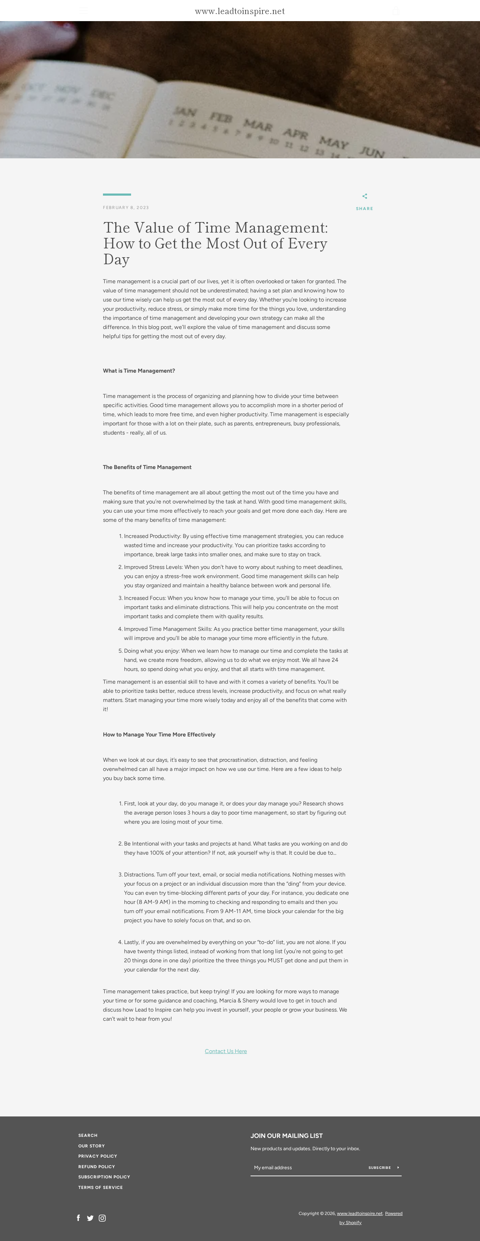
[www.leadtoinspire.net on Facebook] (78, 1217)
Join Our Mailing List (287, 1136)
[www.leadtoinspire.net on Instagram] (102, 1217)
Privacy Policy (97, 1156)
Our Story (91, 1146)
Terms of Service (100, 1187)
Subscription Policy (104, 1176)
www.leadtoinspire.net (240, 11)
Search (88, 1135)
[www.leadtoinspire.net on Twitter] (90, 1217)
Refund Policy (96, 1166)
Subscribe (381, 1167)
